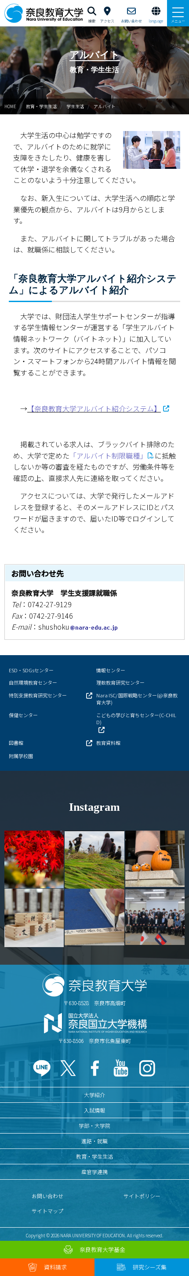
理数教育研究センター (120, 682)
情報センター (110, 670)
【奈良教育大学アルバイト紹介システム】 (94, 408)
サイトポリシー (142, 1195)
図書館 (16, 742)
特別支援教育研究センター (38, 695)
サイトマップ (47, 1210)
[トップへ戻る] (171, 1250)
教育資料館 (108, 742)
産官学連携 (94, 1171)
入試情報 (94, 1110)
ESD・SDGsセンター (31, 670)
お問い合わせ (47, 1195)
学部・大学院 (94, 1125)
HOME (10, 106)
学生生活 (75, 106)
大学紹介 (94, 1094)
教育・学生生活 (41, 106)
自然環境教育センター (33, 682)
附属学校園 (21, 755)
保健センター (23, 714)
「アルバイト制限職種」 (108, 455)
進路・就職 (94, 1141)
